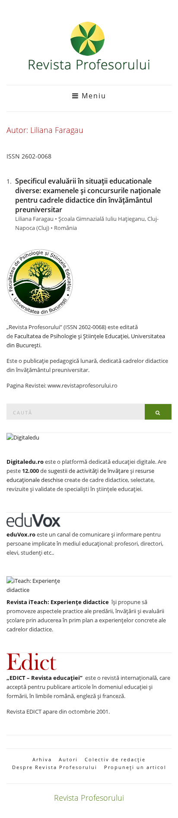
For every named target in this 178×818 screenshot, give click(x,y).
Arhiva (42, 759)
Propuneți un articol (135, 767)
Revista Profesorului (89, 797)
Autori (68, 759)
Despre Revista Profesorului (54, 767)
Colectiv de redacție (115, 759)
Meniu (92, 95)
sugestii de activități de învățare (88, 471)
